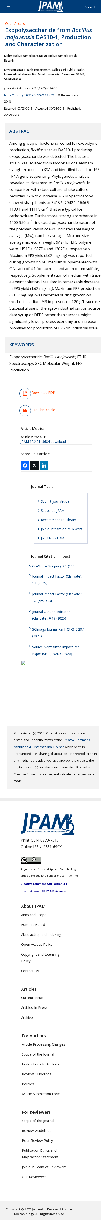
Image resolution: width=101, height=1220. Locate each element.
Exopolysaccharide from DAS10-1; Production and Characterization (48, 37)
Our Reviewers (34, 1176)
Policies (28, 1083)
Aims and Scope (34, 914)
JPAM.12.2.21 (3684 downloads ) (45, 441)
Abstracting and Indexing (41, 934)
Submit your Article (55, 501)
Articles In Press (34, 1007)
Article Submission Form (41, 1093)
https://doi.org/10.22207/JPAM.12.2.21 (29, 95)
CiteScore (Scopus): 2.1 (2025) (55, 566)
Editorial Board (33, 924)
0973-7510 (49, 840)
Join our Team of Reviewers (44, 1166)
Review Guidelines (36, 1074)
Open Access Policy (37, 944)
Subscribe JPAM (53, 510)
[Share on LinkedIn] (44, 465)
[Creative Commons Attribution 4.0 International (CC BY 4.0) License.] (31, 862)
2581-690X (52, 846)
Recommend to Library (58, 520)
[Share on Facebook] (25, 465)
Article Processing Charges (43, 1044)
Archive (27, 1017)
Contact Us (30, 970)
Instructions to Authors (40, 1064)
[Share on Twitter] (34, 465)
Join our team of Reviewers (61, 529)
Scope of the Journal (38, 1054)
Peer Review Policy (37, 1140)
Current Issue (32, 997)
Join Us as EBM (52, 538)
